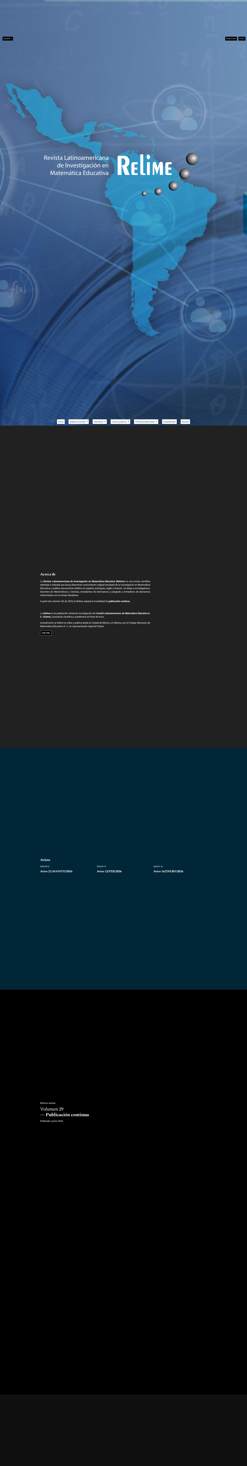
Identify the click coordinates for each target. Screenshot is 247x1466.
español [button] (8, 38)
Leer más (46, 633)
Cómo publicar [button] (119, 421)
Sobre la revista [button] (78, 421)
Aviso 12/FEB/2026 (109, 871)
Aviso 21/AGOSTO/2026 (56, 871)
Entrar (242, 38)
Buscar (185, 421)
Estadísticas (169, 421)
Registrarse (231, 38)
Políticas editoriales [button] (145, 421)
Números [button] (99, 421)
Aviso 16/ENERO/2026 (168, 871)
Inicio (61, 421)
